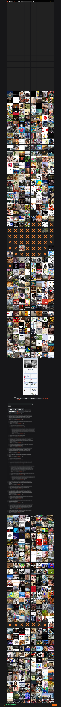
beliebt (16, 1)
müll (18, 1)
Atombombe (39, 398)
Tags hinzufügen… (18, 399)
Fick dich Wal (25, 398)
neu (14, 1)
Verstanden (54, 705)
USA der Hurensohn (32, 398)
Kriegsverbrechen (19, 398)
